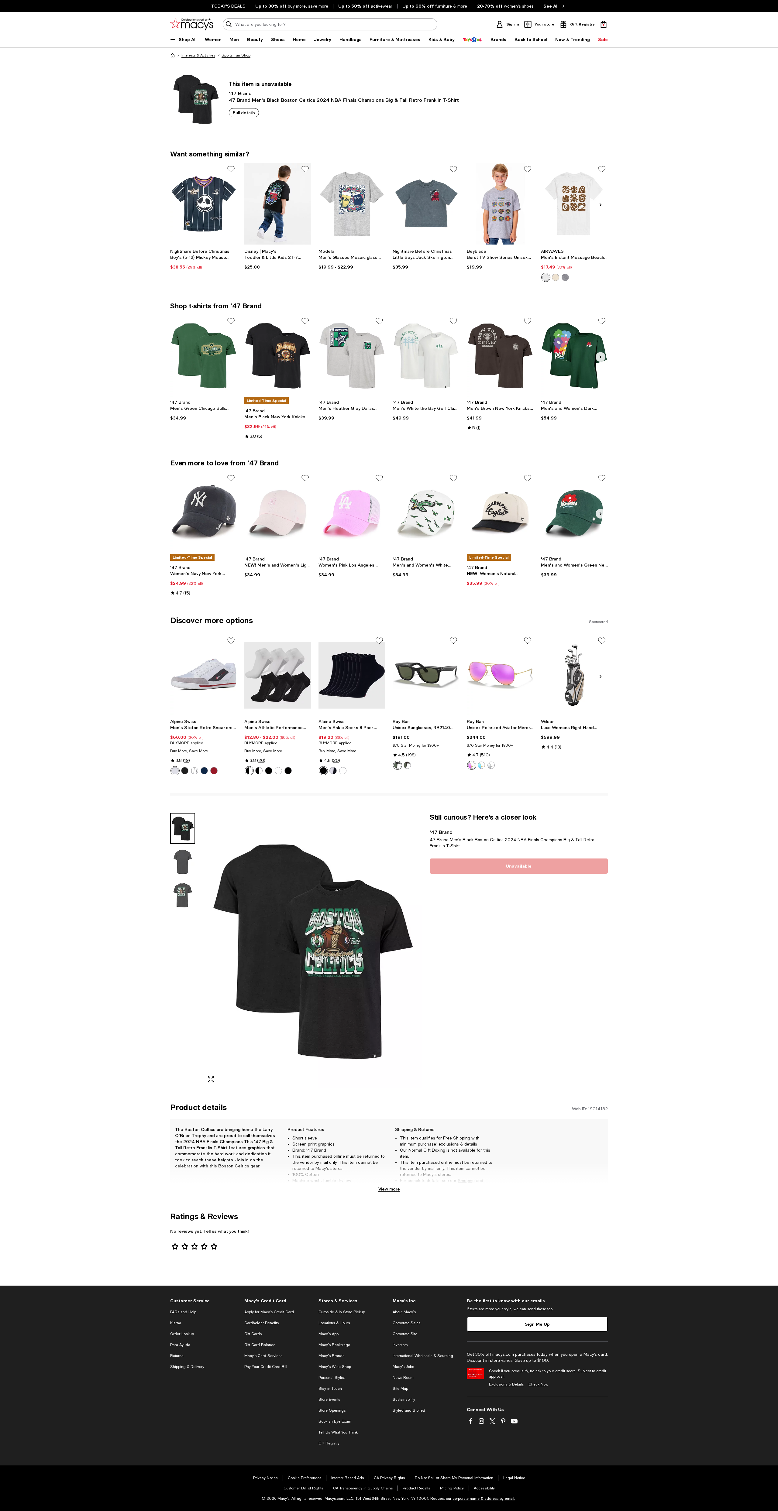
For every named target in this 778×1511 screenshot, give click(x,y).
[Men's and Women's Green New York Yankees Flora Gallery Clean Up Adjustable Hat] (574, 512)
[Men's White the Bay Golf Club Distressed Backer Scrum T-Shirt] (426, 355)
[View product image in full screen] (211, 1079)
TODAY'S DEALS (228, 6)
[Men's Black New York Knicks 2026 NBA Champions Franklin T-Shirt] (277, 355)
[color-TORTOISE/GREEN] (407, 765)
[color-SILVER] (491, 765)
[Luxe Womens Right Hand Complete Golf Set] (574, 675)
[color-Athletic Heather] (565, 277)
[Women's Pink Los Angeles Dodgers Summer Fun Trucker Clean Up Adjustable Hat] (351, 512)
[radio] (546, 277)
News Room (403, 1378)
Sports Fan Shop (236, 55)
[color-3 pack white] (278, 770)
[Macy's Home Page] (191, 24)
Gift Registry (328, 1443)
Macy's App (328, 1334)
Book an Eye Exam (334, 1421)
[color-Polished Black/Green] (397, 765)
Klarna (175, 1323)
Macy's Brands (331, 1356)
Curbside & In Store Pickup (341, 1312)
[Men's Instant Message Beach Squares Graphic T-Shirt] (574, 204)
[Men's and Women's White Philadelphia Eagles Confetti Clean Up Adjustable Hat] (426, 512)
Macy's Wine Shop (334, 1367)
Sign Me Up (537, 1324)
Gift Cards (253, 1334)
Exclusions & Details (506, 1384)
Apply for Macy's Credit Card (269, 1312)
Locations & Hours (334, 1323)
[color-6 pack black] (288, 770)
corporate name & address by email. (484, 1498)
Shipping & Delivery (187, 1367)
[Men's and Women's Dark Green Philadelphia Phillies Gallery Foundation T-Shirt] (574, 355)
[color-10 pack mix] (259, 770)
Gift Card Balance (259, 1345)
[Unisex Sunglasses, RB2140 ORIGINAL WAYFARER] (426, 675)
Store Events (329, 1399)
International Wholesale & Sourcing (423, 1356)
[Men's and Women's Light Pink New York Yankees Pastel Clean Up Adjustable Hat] (277, 512)
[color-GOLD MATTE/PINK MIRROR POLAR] (471, 765)
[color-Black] (184, 770)
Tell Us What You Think (338, 1432)
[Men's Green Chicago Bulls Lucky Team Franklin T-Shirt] (203, 355)
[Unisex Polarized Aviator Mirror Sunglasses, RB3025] (500, 675)
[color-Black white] (333, 770)
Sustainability (404, 1399)
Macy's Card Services (263, 1356)
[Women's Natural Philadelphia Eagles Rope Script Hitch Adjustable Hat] (500, 512)
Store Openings (332, 1410)
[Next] (600, 205)
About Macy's (404, 1312)
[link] (203, 259)
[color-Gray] (194, 770)
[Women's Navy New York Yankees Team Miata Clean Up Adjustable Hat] (203, 512)
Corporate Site (405, 1334)
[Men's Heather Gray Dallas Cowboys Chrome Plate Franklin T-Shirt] (351, 355)
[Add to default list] (231, 169)
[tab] (182, 828)
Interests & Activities (198, 55)
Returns (407, 1186)
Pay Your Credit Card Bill (265, 1367)
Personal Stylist (331, 1378)
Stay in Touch (330, 1388)
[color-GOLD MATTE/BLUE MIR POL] (481, 765)
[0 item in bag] (603, 24)
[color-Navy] (204, 770)
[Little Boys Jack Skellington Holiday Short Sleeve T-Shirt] (426, 204)
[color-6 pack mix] (249, 770)
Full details (244, 112)
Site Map (400, 1388)
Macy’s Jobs (403, 1367)
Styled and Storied (409, 1410)
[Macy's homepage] (172, 55)
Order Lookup (182, 1334)
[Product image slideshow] (312, 950)
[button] (296, 950)
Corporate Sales (406, 1323)
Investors (400, 1345)
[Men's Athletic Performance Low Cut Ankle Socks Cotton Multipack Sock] (277, 675)
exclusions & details (458, 1144)
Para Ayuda (180, 1345)
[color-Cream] (555, 277)
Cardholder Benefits (261, 1323)
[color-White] (545, 277)
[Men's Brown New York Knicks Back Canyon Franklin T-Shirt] (500, 355)
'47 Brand (240, 93)
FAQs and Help (183, 1312)
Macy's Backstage (334, 1345)
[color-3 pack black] (268, 770)
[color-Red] (214, 770)
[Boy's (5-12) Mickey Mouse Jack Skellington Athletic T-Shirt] (203, 204)
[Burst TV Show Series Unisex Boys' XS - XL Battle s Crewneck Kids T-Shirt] (500, 204)
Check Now (538, 1384)
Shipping (466, 1180)
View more (389, 1188)
